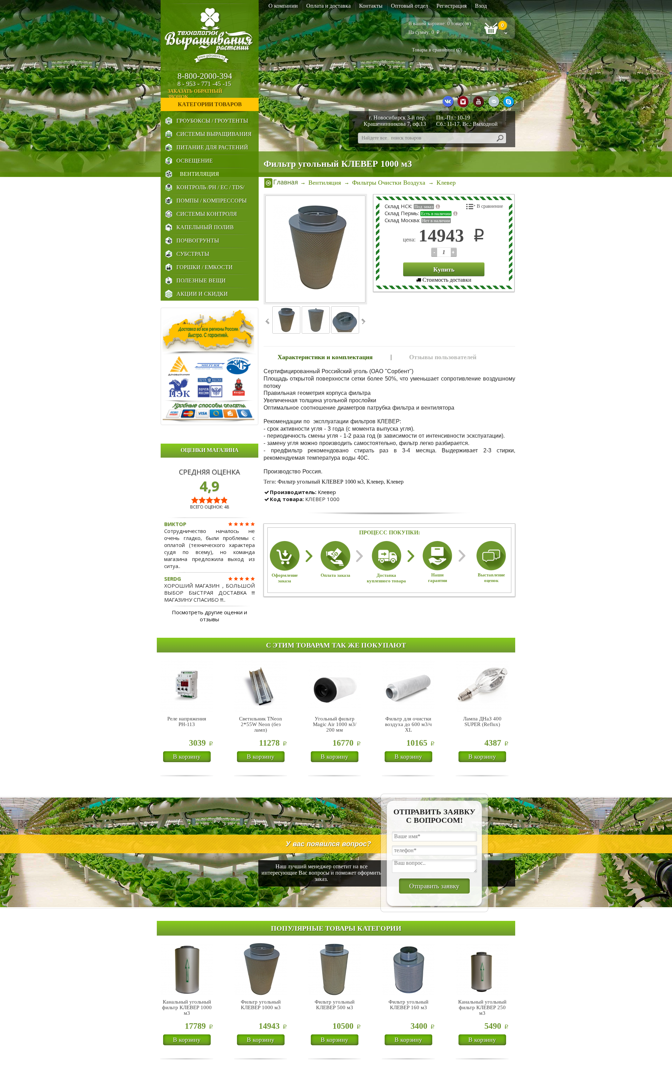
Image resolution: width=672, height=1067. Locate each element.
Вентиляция (199, 174)
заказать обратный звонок (195, 94)
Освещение (194, 161)
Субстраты (192, 254)
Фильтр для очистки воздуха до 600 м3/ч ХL (408, 724)
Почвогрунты (197, 241)
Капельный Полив (205, 227)
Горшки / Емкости (204, 267)
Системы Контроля (206, 214)
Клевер (375, 482)
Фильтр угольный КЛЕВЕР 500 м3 (335, 1004)
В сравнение (490, 206)
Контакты (371, 6)
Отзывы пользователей (442, 357)
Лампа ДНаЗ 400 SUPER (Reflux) (482, 721)
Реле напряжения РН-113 (186, 721)
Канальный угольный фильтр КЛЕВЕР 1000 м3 (187, 1007)
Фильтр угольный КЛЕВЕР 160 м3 (408, 1004)
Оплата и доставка (328, 6)
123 (434, 252)
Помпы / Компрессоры (211, 201)
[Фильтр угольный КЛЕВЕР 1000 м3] (316, 249)
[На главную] (281, 182)
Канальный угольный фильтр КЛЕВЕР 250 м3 (482, 1007)
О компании (283, 6)
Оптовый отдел (409, 6)
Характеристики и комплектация (325, 357)
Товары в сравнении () (437, 50)
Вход (481, 6)
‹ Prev (268, 321)
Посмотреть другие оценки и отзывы (209, 616)
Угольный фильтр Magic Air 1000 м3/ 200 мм (334, 724)
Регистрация (451, 6)
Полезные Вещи (201, 280)
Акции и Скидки (202, 294)
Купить (444, 269)
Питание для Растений (212, 147)
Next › (362, 321)
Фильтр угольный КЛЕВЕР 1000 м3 (321, 482)
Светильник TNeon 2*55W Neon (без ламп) (260, 724)
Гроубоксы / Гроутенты (212, 121)
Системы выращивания (214, 134)
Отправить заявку (434, 886)
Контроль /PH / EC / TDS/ (210, 187)
